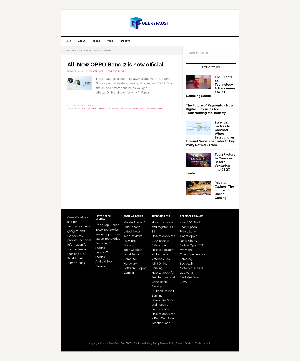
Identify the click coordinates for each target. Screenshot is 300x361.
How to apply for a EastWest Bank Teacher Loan (163, 318)
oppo (83, 108)
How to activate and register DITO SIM (164, 227)
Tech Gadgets (133, 249)
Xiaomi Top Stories (107, 234)
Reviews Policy (167, 343)
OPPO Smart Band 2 (155, 108)
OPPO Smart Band (136, 108)
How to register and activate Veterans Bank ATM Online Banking (162, 259)
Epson (192, 227)
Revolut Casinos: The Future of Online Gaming (224, 190)
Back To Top (127, 343)
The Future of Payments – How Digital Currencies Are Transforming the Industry (209, 109)
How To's (130, 240)
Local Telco (131, 254)
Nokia (184, 240)
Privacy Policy (152, 343)
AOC (190, 222)
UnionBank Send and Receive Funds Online (163, 304)
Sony (192, 231)
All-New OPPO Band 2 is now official (115, 64)
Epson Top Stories (107, 238)
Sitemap (180, 343)
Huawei (198, 268)
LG (181, 272)
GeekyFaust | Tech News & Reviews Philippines (150, 23)
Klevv (183, 281)
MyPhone (186, 249)
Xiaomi (184, 236)
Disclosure (139, 343)
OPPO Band (92, 108)
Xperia (188, 272)
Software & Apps (135, 268)
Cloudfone (187, 254)
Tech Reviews (133, 236)
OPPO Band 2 (104, 108)
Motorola (186, 268)
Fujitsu (184, 231)
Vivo (196, 277)
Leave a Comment (115, 71)
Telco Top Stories (107, 229)
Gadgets (84, 105)
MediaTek (186, 277)
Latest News (132, 231)
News (92, 105)
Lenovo (200, 254)
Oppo (194, 245)
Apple (193, 236)
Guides (128, 245)
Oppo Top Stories (107, 225)
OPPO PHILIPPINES (119, 108)
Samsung (186, 259)
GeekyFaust (114, 343)
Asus (183, 222)
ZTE (201, 245)
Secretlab (186, 263)
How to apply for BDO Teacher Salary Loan (163, 240)
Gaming (129, 272)
